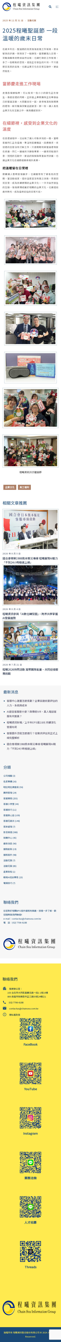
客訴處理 (7, 826)
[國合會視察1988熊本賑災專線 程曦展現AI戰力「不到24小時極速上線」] (32, 529)
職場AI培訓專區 (10, 877)
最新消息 (7, 843)
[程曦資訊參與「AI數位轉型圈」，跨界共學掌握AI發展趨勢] (32, 584)
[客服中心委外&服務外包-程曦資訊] (22, 6)
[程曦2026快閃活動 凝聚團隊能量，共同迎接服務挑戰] (32, 640)
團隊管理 (7, 792)
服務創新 (7, 849)
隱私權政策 (14, 1014)
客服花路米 (8, 820)
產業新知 (7, 871)
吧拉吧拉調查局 (11, 787)
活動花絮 (31, 20)
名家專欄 (7, 781)
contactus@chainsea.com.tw (26, 918)
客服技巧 (7, 809)
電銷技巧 (7, 883)
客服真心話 (8, 815)
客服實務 (7, 798)
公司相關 (7, 775)
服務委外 (7, 854)
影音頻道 (7, 832)
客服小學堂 (8, 804)
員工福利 (24, 487)
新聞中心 (7, 837)
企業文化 (10, 487)
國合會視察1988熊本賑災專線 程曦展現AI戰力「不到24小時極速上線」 (30, 560)
